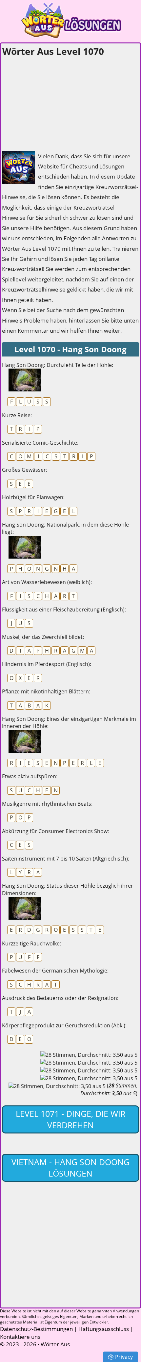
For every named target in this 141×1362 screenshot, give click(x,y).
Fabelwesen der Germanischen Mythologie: (55, 970)
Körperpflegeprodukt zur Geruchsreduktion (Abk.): (64, 1025)
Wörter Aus (55, 1344)
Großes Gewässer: (24, 469)
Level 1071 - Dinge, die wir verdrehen (70, 1119)
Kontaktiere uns (20, 1336)
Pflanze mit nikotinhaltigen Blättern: (46, 691)
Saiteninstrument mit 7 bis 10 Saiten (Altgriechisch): (65, 858)
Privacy (124, 1356)
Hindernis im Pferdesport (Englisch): (46, 664)
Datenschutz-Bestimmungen (36, 1329)
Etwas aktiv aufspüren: (29, 776)
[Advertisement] (51, 102)
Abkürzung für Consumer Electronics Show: (55, 831)
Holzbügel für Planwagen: (33, 497)
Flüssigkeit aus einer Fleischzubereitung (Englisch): (64, 609)
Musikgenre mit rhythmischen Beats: (47, 803)
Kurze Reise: (17, 415)
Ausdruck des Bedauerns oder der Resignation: (60, 998)
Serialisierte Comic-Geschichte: (40, 442)
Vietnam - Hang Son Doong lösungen (70, 1167)
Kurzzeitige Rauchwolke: (31, 943)
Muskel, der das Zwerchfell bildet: (43, 637)
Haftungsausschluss (103, 1329)
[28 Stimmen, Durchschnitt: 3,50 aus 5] (88, 1054)
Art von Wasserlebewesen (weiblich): (47, 582)
